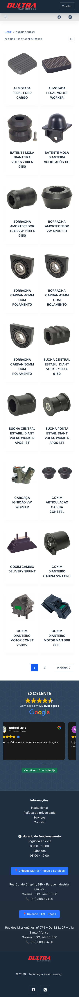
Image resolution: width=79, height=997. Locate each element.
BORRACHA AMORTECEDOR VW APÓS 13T (57, 226)
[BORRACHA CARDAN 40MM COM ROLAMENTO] (22, 266)
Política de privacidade (39, 812)
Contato (39, 822)
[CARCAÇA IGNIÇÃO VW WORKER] (22, 473)
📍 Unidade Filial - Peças (39, 914)
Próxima (62, 667)
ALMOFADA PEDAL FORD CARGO (22, 92)
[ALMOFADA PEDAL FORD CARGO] (22, 64)
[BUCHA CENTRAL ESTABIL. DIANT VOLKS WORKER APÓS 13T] (22, 404)
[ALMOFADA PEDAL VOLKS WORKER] (57, 64)
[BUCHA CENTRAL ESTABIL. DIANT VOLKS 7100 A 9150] (57, 335)
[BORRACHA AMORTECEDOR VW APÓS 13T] (57, 197)
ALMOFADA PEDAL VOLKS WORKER (56, 92)
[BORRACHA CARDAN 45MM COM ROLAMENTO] (57, 266)
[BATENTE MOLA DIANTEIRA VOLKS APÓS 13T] (57, 128)
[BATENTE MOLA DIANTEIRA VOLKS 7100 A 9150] (22, 128)
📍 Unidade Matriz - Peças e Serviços (39, 870)
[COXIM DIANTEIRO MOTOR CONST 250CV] (22, 607)
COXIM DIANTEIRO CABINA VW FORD (57, 571)
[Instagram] (70, 17)
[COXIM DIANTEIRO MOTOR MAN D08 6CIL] (57, 607)
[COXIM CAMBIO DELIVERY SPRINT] (22, 542)
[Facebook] (59, 17)
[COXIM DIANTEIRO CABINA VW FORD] (57, 542)
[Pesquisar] (6, 17)
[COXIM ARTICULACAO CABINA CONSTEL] (57, 473)
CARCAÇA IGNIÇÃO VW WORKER (22, 502)
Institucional (39, 807)
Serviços (39, 817)
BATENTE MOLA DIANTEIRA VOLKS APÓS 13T (57, 157)
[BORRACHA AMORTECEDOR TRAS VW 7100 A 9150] (22, 197)
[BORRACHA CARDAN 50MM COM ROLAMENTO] (22, 335)
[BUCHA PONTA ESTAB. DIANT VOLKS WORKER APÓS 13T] (57, 404)
